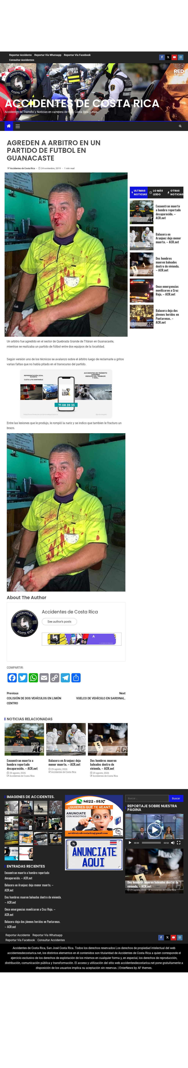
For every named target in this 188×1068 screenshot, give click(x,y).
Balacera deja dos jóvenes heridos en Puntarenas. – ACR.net (167, 316)
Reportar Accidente (20, 55)
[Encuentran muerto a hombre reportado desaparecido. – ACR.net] (24, 739)
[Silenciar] (173, 843)
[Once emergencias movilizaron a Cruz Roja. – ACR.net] (141, 290)
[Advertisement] (94, 25)
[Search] (180, 126)
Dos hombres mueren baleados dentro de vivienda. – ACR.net (103, 764)
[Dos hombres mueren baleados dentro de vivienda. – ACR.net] (107, 739)
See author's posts (59, 621)
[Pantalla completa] (178, 843)
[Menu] (17, 126)
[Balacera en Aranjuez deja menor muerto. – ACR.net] (66, 739)
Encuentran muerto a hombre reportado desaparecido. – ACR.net (22, 764)
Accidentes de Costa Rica (22, 168)
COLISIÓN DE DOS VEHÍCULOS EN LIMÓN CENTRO (34, 698)
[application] (154, 830)
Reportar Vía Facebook (77, 55)
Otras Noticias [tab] (176, 192)
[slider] (151, 843)
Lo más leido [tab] (158, 192)
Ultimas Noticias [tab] (140, 192)
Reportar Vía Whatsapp (47, 55)
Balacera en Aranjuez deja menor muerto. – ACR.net (64, 762)
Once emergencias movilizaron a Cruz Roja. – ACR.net (167, 290)
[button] (17, 126)
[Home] (9, 126)
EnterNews (126, 968)
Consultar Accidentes (21, 59)
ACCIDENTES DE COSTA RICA (82, 103)
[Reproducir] (130, 843)
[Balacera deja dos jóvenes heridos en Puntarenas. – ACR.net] (141, 317)
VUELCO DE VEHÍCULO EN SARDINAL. (100, 696)
